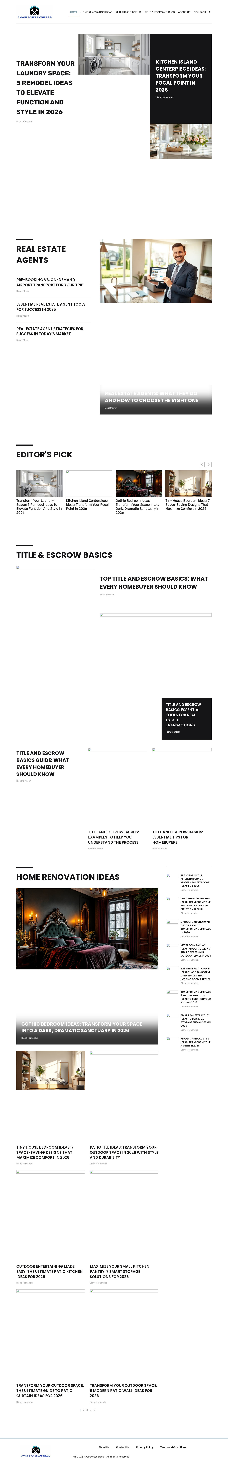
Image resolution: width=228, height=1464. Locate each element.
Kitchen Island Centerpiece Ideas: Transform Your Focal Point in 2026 (181, 75)
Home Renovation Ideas (96, 12)
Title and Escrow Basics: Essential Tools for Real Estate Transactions (183, 715)
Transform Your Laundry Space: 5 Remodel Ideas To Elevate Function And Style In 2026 (39, 507)
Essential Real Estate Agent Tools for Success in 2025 (50, 307)
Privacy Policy (145, 1447)
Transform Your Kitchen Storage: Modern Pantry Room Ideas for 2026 (195, 881)
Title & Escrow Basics (160, 12)
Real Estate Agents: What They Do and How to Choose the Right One (151, 397)
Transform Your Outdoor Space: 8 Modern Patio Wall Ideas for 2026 (123, 1390)
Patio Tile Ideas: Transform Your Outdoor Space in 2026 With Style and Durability (124, 1152)
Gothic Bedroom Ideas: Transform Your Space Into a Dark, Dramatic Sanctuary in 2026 (137, 507)
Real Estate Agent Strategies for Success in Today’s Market (49, 331)
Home (73, 12)
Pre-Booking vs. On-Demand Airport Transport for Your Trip (49, 282)
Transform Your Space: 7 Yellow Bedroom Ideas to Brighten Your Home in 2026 (196, 997)
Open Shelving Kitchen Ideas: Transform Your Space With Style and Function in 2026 (196, 904)
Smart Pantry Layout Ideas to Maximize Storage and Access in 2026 (196, 1020)
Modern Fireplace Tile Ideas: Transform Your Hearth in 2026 (196, 1042)
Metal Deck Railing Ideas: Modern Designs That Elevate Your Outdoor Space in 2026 (196, 950)
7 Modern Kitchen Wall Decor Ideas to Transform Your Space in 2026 (196, 927)
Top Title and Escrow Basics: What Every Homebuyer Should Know (154, 583)
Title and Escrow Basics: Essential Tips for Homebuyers (177, 837)
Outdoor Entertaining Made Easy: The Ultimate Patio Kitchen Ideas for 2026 (49, 1271)
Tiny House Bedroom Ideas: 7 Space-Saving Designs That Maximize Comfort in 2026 (187, 505)
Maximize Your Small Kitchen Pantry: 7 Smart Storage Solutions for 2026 (119, 1271)
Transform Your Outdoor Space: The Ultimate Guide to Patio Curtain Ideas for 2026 (50, 1390)
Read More (22, 291)
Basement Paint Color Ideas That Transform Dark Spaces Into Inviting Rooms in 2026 (195, 974)
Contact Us (202, 12)
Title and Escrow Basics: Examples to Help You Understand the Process (113, 837)
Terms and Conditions (173, 1447)
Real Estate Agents (129, 12)
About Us (184, 12)
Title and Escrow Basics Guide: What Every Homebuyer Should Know (42, 764)
